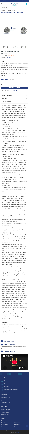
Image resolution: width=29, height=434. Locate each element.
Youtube (17, 421)
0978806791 (14, 90)
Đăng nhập (21, 0)
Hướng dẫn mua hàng (6, 397)
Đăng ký (26, 0)
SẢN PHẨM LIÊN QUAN (9, 344)
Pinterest (17, 424)
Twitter (4, 422)
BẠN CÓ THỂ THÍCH (9, 341)
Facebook (4, 421)
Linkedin (4, 426)
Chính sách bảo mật (5, 409)
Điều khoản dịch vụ (5, 402)
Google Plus (5, 424)
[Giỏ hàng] (27, 3)
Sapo (17, 432)
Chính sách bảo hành (6, 411)
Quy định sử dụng (5, 414)
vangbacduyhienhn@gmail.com (11, 389)
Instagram (17, 422)
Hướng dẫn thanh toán (6, 399)
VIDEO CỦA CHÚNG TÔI (9, 351)
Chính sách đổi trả (5, 412)
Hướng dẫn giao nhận (6, 400)
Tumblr (16, 426)
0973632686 (5, 0)
